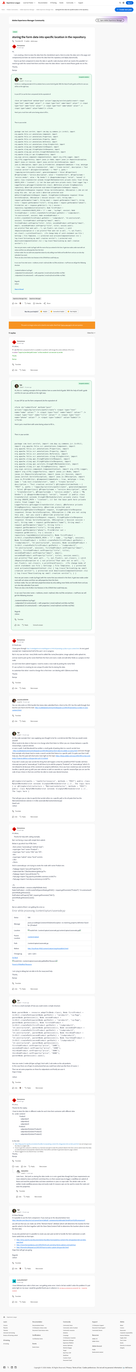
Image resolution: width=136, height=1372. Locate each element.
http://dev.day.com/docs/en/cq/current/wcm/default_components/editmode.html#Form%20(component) (48, 1220)
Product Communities (12, 9)
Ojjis (21, 78)
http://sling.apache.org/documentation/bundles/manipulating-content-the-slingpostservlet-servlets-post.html (47, 1144)
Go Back (15, 958)
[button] (124, 10)
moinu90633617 (22, 1280)
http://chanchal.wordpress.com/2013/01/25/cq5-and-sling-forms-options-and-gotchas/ (46, 1245)
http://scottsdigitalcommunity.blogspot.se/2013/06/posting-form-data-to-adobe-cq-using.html (45, 751)
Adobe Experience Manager (27, 9)
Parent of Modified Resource (22, 964)
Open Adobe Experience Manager (111, 20)
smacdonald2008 (22, 700)
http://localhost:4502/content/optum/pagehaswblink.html (48, 948)
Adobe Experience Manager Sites (44, 9)
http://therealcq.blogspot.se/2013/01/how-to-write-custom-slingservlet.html (42, 1247)
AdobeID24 (24, 1171)
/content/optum (33, 937)
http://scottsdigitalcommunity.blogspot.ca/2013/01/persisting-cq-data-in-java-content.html (53, 648)
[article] (51, 356)
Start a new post (66, 325)
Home (3, 9)
